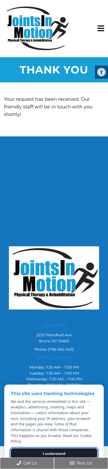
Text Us (83, 463)
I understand (54, 453)
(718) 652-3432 (61, 349)
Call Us (29, 463)
